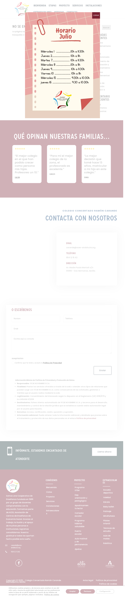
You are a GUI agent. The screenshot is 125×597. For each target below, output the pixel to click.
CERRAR (96, 15)
